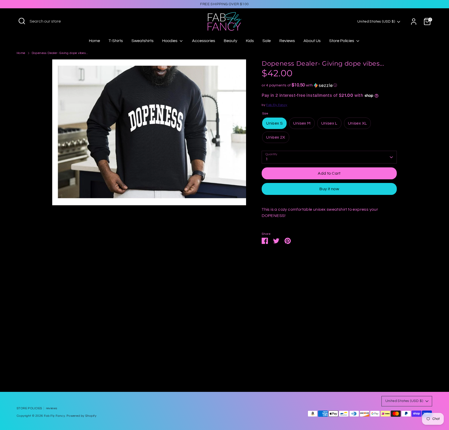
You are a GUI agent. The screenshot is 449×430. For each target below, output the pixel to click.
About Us (312, 41)
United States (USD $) (376, 21)
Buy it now (329, 189)
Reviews (287, 41)
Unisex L (329, 123)
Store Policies (342, 41)
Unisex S (274, 123)
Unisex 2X (275, 137)
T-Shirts (116, 41)
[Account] (413, 21)
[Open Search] (22, 21)
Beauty (230, 41)
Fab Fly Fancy (276, 105)
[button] (329, 85)
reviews (51, 408)
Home (94, 41)
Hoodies (170, 41)
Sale (266, 41)
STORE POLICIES (29, 408)
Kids (250, 41)
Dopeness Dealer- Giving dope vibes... (60, 53)
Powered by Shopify (81, 416)
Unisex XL (357, 123)
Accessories (203, 41)
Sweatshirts (142, 41)
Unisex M (302, 123)
